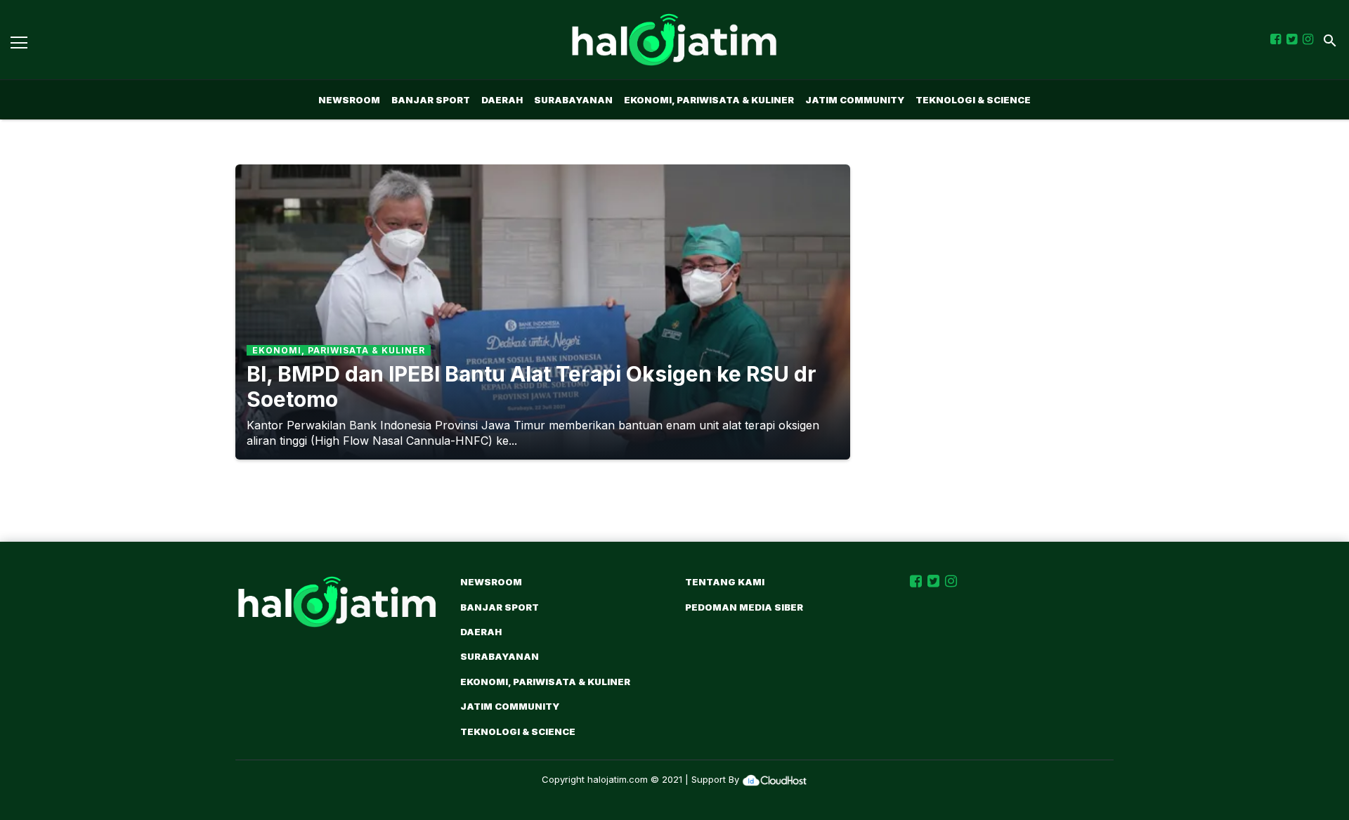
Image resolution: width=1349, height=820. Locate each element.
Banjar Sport (430, 99)
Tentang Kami (724, 581)
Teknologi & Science (973, 99)
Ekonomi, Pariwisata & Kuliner (709, 99)
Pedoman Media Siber (744, 607)
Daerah (502, 99)
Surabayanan (573, 99)
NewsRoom (349, 99)
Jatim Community (854, 99)
